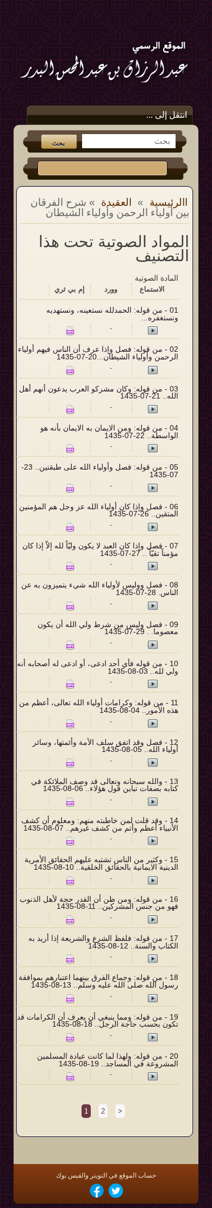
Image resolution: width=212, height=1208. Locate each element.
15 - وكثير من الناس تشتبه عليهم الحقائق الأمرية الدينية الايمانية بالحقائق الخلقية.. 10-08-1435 (101, 863)
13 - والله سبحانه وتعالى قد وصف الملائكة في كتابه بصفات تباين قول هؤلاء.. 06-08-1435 (104, 785)
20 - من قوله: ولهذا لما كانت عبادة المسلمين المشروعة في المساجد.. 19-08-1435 (107, 1060)
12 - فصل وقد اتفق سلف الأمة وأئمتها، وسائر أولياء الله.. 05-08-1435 (105, 746)
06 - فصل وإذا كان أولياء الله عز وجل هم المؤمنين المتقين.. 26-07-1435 (98, 510)
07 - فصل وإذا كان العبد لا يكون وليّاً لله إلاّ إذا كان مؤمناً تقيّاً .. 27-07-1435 (100, 550)
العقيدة (116, 202)
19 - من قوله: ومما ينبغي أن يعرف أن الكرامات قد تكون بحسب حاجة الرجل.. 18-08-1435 (97, 1021)
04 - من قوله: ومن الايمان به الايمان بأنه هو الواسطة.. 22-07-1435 (109, 432)
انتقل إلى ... (166, 114)
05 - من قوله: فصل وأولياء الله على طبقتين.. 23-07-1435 (99, 471)
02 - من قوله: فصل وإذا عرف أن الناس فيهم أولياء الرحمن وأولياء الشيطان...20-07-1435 (98, 353)
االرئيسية (168, 202)
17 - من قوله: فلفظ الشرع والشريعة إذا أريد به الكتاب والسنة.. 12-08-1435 (103, 942)
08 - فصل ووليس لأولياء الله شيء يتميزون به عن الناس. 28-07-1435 (99, 589)
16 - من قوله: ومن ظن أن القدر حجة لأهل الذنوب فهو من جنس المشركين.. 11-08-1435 (99, 903)
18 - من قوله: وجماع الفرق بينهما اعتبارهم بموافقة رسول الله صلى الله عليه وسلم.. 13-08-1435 (98, 981)
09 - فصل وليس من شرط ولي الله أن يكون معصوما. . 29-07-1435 (108, 628)
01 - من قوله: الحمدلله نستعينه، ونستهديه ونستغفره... (112, 314)
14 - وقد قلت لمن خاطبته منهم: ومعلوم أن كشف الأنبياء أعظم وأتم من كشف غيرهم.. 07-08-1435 (99, 824)
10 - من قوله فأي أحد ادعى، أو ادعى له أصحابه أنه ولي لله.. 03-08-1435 (97, 667)
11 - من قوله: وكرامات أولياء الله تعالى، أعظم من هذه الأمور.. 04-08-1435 (98, 706)
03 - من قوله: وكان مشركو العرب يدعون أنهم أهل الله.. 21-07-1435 (98, 393)
